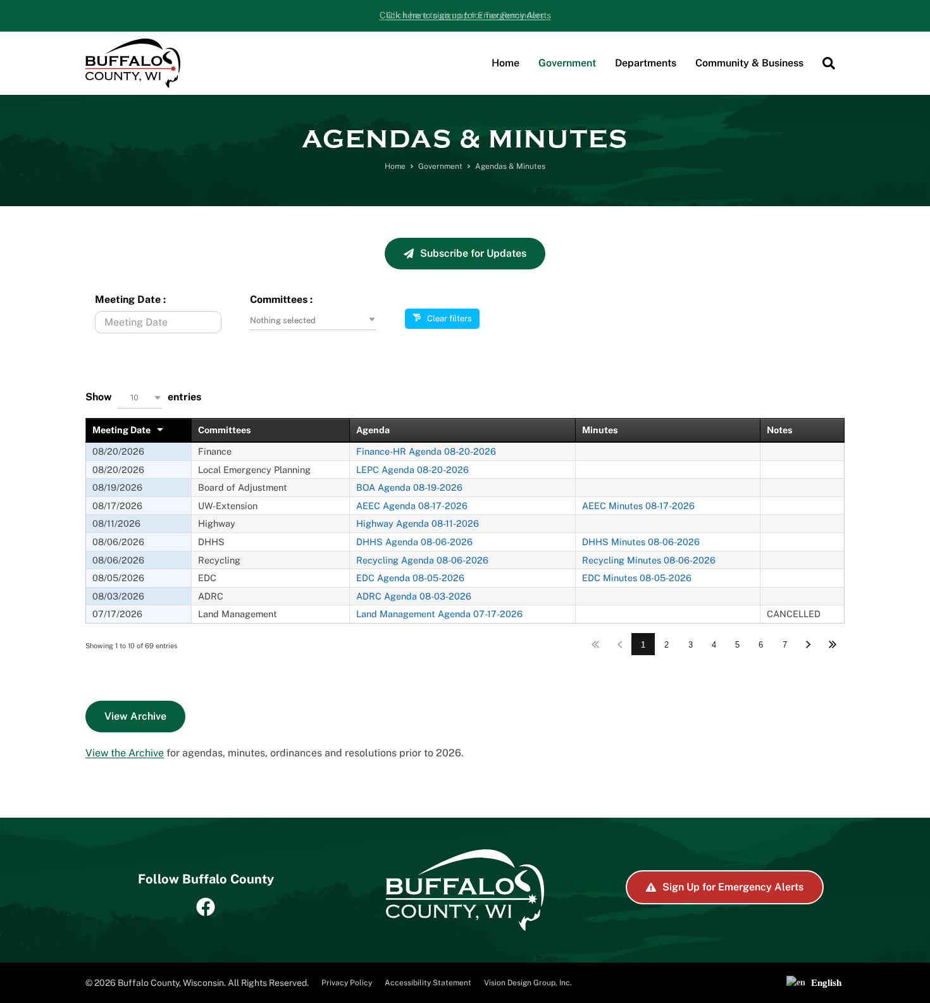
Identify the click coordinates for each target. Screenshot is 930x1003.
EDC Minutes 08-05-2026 (636, 577)
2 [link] (666, 644)
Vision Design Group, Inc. (528, 982)
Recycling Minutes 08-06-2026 (649, 560)
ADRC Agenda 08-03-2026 (413, 596)
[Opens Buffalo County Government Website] (132, 63)
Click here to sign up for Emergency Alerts (465, 15)
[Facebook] (205, 906)
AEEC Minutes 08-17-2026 (638, 505)
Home (395, 166)
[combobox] (313, 320)
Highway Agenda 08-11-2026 (417, 523)
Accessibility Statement (428, 982)
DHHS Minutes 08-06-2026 (641, 541)
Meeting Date (121, 429)
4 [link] (714, 644)
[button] (567, 63)
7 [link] (785, 644)
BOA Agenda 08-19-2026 (409, 487)
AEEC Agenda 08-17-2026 (412, 505)
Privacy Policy (346, 982)
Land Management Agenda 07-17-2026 (439, 613)
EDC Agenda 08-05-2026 (410, 577)
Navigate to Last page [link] (832, 644)
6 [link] (761, 644)
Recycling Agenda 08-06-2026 (422, 560)
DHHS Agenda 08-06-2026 (414, 541)
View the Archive (124, 753)
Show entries (143, 395)
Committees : (281, 299)
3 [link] (690, 644)
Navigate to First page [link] (595, 644)
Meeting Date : (130, 299)
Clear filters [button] (449, 318)
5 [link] (737, 644)
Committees (224, 429)
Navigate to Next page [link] (809, 644)
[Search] (829, 63)
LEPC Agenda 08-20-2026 (412, 469)
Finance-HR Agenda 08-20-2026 (426, 451)
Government (440, 166)
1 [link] (643, 644)
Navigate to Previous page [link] (619, 644)
